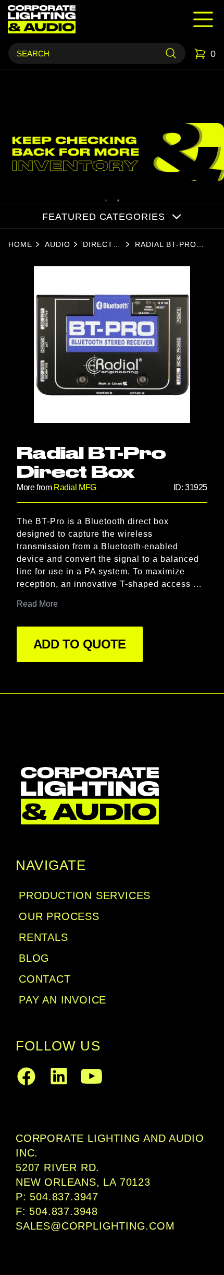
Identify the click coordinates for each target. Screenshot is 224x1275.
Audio (57, 244)
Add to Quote (79, 644)
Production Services (85, 895)
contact (45, 979)
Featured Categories (103, 216)
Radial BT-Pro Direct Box (165, 245)
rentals (43, 937)
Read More (37, 603)
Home (20, 244)
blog (34, 958)
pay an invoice (62, 1000)
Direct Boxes (98, 245)
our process (59, 916)
